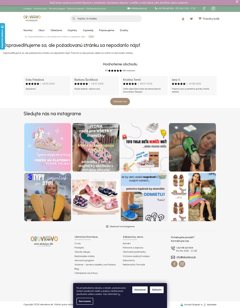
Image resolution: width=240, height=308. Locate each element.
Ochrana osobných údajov (136, 256)
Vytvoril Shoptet (192, 304)
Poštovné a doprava (75, 8)
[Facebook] (204, 8)
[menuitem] (28, 30)
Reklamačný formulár (134, 264)
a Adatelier (209, 304)
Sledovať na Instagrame (122, 226)
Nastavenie (85, 301)
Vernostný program (57, 8)
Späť (91, 36)
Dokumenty (129, 260)
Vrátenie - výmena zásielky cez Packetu (95, 264)
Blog (77, 268)
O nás (78, 243)
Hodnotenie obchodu (120, 64)
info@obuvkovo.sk (138, 8)
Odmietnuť (140, 289)
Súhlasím (157, 289)
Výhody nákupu (82, 251)
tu (119, 294)
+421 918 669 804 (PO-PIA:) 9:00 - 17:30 (176, 8)
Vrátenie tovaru (40, 8)
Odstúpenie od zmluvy (96, 8)
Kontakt (127, 243)
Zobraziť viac (120, 101)
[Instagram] (213, 8)
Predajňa (28, 8)
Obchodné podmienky (134, 251)
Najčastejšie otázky (85, 256)
